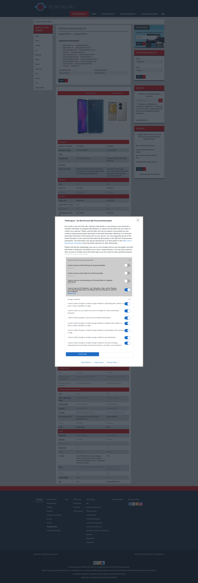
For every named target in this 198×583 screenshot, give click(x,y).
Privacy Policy (112, 362)
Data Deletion (86, 362)
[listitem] (99, 260)
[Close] (138, 221)
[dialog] (99, 291)
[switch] (127, 265)
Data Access (99, 362)
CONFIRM (82, 354)
